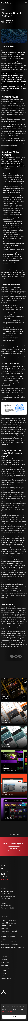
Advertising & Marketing (9, 944)
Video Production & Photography (12, 947)
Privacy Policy (6, 978)
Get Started (14, 848)
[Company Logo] (6, 2)
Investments (5, 962)
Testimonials (5, 976)
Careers (4, 970)
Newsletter (5, 879)
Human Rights (6, 968)
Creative (4, 960)
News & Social (6, 926)
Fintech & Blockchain (8, 920)
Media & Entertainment (9, 923)
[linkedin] (20, 656)
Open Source (5, 965)
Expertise (5, 871)
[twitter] (16, 656)
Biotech (3, 939)
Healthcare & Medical (9, 931)
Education (4, 928)
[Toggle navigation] (26, 2)
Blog (3, 874)
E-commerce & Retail (8, 942)
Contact (4, 877)
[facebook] (12, 656)
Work (3, 866)
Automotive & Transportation (11, 936)
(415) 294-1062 (6, 899)
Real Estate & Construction (10, 934)
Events (3, 973)
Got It (14, 1017)
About (3, 868)
